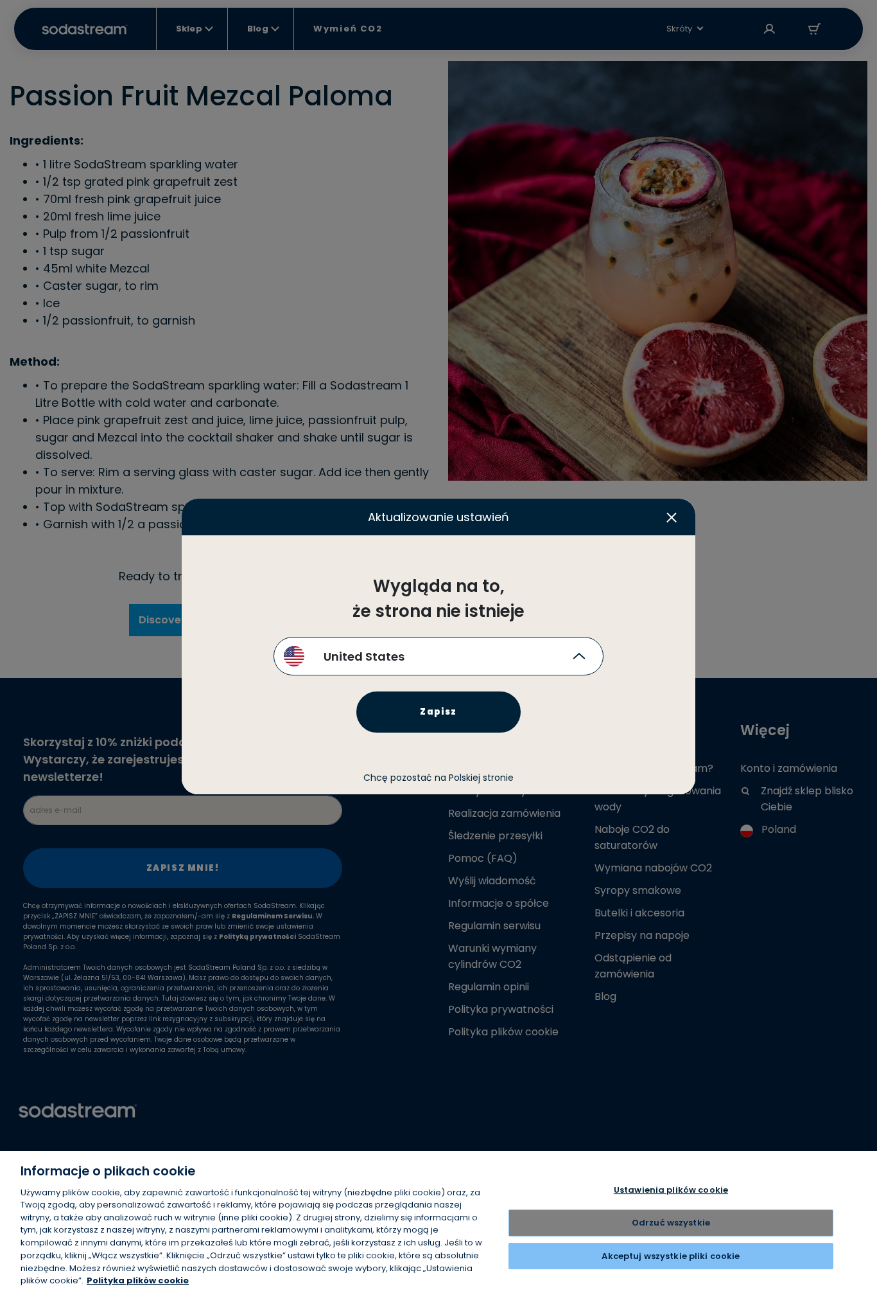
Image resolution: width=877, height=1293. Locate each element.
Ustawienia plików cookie (671, 1190)
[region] (438, 1222)
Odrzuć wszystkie (671, 1223)
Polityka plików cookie (138, 1280)
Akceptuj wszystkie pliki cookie (671, 1256)
